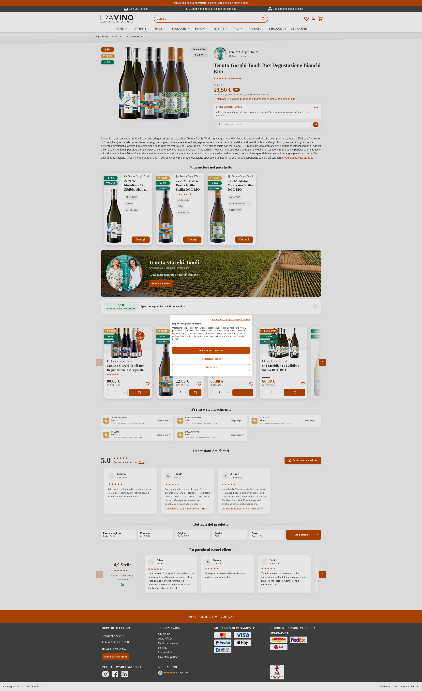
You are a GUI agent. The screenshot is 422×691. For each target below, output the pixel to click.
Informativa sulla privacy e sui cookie (230, 320)
